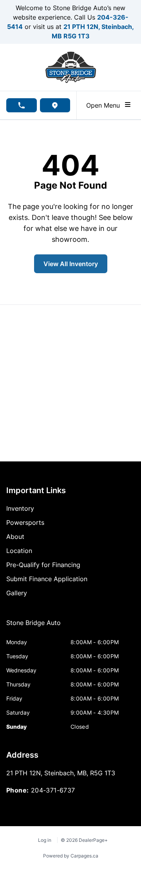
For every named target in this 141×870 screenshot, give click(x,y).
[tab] (33, 626)
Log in (44, 840)
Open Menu (105, 105)
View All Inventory (70, 264)
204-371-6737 (53, 790)
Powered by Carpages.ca (70, 856)
